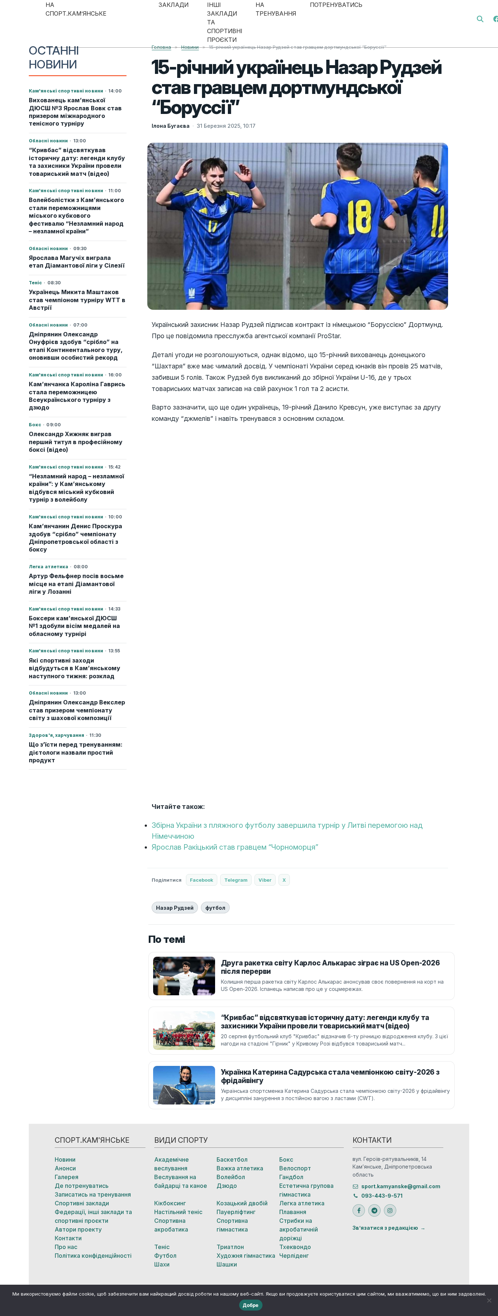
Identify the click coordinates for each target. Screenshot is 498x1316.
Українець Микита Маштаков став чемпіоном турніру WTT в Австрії (77, 299)
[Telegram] (374, 1210)
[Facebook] (359, 1210)
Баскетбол (232, 1159)
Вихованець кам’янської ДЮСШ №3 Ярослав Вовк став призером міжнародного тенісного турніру (75, 111)
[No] (489, 1300)
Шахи (162, 1264)
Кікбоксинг (170, 1203)
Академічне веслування (171, 1164)
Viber (265, 880)
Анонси (65, 1168)
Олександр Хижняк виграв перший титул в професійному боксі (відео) (75, 441)
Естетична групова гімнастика (306, 1190)
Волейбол (231, 1177)
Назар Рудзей (175, 908)
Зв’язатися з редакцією (385, 1228)
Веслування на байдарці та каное (180, 1181)
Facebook (201, 880)
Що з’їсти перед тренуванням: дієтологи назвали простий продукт (75, 752)
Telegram (236, 880)
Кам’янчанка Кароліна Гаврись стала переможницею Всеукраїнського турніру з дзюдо (77, 395)
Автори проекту (78, 1229)
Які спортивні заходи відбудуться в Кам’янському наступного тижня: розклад (74, 668)
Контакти (68, 1238)
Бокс (286, 1159)
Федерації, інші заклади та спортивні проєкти (93, 1216)
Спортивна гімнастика (232, 1225)
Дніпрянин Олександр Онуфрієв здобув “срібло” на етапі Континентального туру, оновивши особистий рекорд (75, 346)
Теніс (162, 1246)
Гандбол (291, 1177)
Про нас (66, 1246)
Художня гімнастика (246, 1255)
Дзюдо (227, 1185)
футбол (215, 908)
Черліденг (294, 1255)
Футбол (165, 1255)
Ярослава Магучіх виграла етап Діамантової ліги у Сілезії (76, 261)
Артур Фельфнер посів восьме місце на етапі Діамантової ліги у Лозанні (76, 583)
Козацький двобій (242, 1203)
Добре (250, 1305)
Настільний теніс (178, 1212)
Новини (65, 1159)
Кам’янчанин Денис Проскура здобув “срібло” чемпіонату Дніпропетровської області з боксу (75, 537)
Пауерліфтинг (236, 1212)
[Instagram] (390, 1210)
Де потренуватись (82, 1185)
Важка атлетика (240, 1168)
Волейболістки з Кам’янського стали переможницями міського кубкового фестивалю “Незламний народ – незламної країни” (76, 215)
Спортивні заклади (82, 1203)
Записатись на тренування (93, 1194)
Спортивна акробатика (171, 1225)
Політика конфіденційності (93, 1255)
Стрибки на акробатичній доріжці (298, 1229)
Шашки (227, 1264)
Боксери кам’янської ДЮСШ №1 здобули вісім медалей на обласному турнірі (74, 625)
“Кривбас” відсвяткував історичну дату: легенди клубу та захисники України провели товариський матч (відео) (77, 161)
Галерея (66, 1177)
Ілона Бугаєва (171, 126)
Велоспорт (295, 1168)
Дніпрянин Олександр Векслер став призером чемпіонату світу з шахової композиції (77, 710)
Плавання (292, 1212)
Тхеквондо (295, 1246)
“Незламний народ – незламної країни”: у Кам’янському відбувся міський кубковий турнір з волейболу (76, 488)
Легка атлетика (301, 1203)
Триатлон (230, 1246)
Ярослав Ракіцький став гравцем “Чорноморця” (235, 847)
